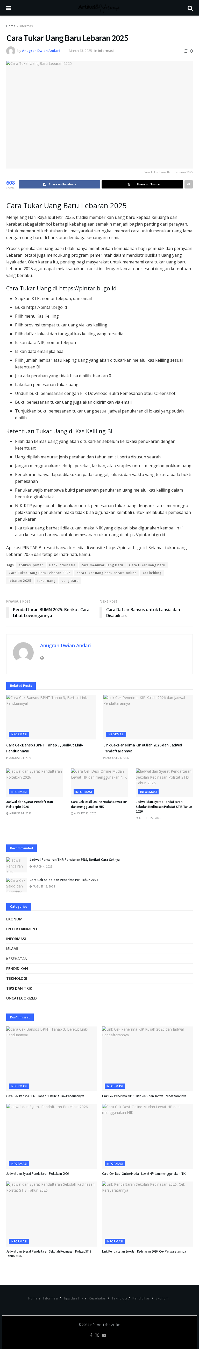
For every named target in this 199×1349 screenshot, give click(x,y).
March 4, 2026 (42, 866)
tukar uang (46, 580)
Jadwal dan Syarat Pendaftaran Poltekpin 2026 (37, 1173)
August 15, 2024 (43, 886)
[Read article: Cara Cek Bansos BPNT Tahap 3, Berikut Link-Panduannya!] (51, 717)
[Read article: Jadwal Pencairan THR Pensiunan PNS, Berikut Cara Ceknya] (16, 864)
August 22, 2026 (84, 813)
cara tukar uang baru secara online (107, 573)
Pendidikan (17, 968)
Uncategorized (21, 998)
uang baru (70, 580)
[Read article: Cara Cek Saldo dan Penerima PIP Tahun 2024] (16, 885)
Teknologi (16, 978)
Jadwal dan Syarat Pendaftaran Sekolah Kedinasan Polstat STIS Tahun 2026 (164, 806)
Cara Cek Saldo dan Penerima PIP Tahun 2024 (64, 880)
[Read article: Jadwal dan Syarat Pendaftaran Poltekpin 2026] (34, 782)
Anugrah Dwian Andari (41, 50)
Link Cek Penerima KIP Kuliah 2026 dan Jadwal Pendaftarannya (144, 1096)
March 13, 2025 (80, 50)
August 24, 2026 (20, 758)
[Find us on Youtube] (104, 1335)
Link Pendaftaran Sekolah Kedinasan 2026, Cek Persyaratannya (144, 1251)
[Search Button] (190, 8)
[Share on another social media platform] (188, 184)
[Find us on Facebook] (91, 1335)
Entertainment (22, 928)
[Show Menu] (8, 8)
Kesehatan (16, 958)
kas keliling (152, 573)
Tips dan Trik (19, 988)
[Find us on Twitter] (97, 1335)
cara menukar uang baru (102, 565)
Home (10, 26)
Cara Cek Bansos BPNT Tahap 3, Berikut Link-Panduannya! (45, 1096)
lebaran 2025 (20, 580)
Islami (12, 948)
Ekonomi (15, 919)
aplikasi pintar (31, 565)
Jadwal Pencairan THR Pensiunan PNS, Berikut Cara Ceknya (75, 859)
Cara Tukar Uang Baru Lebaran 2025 (40, 573)
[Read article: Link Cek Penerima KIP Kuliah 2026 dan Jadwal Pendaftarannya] (148, 717)
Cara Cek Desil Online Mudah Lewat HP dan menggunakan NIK (99, 804)
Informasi (26, 26)
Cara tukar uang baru (147, 565)
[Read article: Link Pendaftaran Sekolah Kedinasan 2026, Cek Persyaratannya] (147, 1214)
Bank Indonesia (62, 565)
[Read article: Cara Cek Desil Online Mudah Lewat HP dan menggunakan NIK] (99, 782)
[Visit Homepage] (99, 8)
